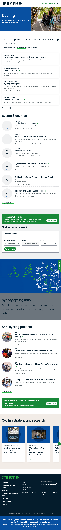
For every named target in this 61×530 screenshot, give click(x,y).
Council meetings (27, 487)
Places (5, 490)
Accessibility (44, 514)
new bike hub (21, 48)
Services (5, 482)
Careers (24, 490)
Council (5, 504)
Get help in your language (29, 492)
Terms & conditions (34, 514)
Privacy (24, 514)
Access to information (14, 514)
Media (51, 514)
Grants (5, 498)
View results (11, 249)
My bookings (52, 220)
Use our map (9, 39)
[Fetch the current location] (36, 243)
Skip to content (4, 1)
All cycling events (7, 203)
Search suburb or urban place (30, 239)
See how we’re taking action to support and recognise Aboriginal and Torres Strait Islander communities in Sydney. (30, 525)
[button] (59, 265)
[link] (12, 3)
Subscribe (50, 404)
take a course (24, 39)
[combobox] (12, 244)
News (23, 482)
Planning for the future (8, 486)
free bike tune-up (49, 39)
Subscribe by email (49, 485)
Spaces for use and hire (10, 494)
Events (24, 485)
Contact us (6, 501)
